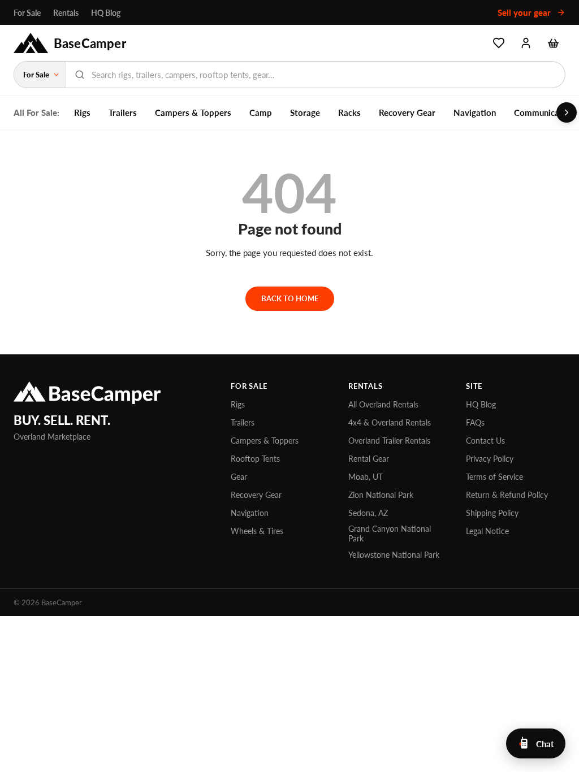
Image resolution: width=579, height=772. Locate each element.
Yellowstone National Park (393, 555)
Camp (260, 112)
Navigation (474, 112)
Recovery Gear (407, 112)
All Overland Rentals (383, 404)
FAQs (475, 422)
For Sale (27, 13)
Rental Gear (368, 458)
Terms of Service (494, 477)
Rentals (66, 13)
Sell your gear (525, 12)
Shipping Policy (492, 513)
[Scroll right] (566, 112)
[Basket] (553, 43)
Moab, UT (365, 477)
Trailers (123, 112)
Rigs (82, 112)
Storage (305, 112)
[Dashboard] (525, 43)
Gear (239, 477)
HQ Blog (105, 13)
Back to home (289, 298)
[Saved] (498, 43)
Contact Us (485, 440)
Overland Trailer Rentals (389, 440)
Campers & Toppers (193, 112)
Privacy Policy (489, 458)
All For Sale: (36, 112)
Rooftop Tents (255, 458)
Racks (349, 112)
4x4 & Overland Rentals (389, 422)
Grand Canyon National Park (389, 533)
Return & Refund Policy (507, 495)
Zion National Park (380, 495)
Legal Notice (487, 531)
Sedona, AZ (368, 513)
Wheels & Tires (257, 531)
